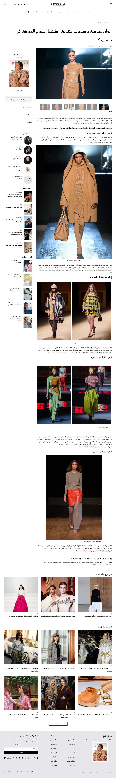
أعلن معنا (90, 772)
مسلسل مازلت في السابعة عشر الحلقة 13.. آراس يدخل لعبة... (14, 262)
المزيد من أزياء (105, 627)
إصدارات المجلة (18, 54)
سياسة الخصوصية (99, 772)
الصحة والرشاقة (16, 739)
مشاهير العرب (19, 192)
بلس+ (42, 12)
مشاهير (90, 12)
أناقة (84, 12)
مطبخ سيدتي (71, 740)
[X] (21, 4)
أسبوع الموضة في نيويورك (73, 121)
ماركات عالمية (66, 562)
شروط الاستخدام (109, 772)
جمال (77, 12)
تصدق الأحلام (29, 115)
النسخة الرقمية (19, 91)
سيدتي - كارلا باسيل (102, 46)
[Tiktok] (18, 4)
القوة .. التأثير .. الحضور (27, 107)
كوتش (45, 562)
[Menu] (111, 4)
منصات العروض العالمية (87, 562)
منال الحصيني (19, 178)
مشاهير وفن (34, 742)
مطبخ (33, 12)
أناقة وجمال (25, 742)
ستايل (73, 748)
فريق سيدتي (54, 753)
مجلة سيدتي (53, 736)
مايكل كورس (108, 564)
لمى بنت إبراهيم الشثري (17, 139)
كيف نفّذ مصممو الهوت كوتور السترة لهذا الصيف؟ (92, 447)
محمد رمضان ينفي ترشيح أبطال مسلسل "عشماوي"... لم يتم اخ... (14, 195)
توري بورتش (100, 564)
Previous (108, 73)
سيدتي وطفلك (59, 12)
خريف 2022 (54, 121)
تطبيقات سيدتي (52, 757)
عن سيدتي (54, 744)
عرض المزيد (58, 724)
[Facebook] (12, 4)
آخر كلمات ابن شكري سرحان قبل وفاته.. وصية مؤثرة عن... (14, 290)
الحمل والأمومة (16, 745)
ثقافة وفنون (19, 243)
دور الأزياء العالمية (75, 562)
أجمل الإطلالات (98, 562)
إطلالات (94, 564)
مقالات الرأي (27, 133)
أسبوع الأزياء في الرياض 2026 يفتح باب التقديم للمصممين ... (14, 233)
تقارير (74, 753)
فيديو (25, 12)
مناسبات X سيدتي (52, 740)
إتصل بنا (83, 772)
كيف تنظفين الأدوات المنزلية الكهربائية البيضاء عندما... (14, 276)
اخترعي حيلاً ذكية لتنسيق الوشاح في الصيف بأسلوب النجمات (15, 319)
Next (39, 73)
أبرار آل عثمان (19, 149)
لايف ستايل (49, 12)
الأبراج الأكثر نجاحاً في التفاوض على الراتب (14, 208)
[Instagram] (15, 4)
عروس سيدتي (71, 757)
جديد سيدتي (27, 188)
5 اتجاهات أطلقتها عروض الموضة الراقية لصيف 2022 (90, 551)
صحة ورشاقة (70, 12)
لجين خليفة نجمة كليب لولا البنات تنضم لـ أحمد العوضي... (14, 304)
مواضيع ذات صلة (104, 575)
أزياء (111, 46)
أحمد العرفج (19, 171)
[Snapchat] (24, 4)
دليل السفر (72, 765)
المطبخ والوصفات (15, 742)
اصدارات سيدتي (71, 761)
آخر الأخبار (54, 765)
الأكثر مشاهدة (26, 257)
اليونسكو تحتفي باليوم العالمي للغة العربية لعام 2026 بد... (14, 246)
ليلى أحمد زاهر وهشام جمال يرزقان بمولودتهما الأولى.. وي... (14, 221)
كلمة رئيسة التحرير (20, 99)
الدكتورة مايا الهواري (17, 159)
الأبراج (21, 205)
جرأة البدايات (29, 122)
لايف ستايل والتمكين (32, 739)
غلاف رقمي (54, 761)
